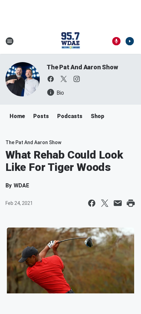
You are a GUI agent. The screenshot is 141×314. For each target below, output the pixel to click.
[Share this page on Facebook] (92, 203)
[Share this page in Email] (118, 203)
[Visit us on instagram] (77, 79)
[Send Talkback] (116, 41)
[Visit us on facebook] (51, 79)
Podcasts (69, 116)
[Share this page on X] (105, 203)
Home (17, 116)
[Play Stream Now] (130, 41)
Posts (41, 116)
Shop (97, 116)
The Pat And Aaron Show (82, 67)
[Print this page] (131, 203)
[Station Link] (70, 41)
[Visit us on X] (64, 79)
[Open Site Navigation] (9, 41)
